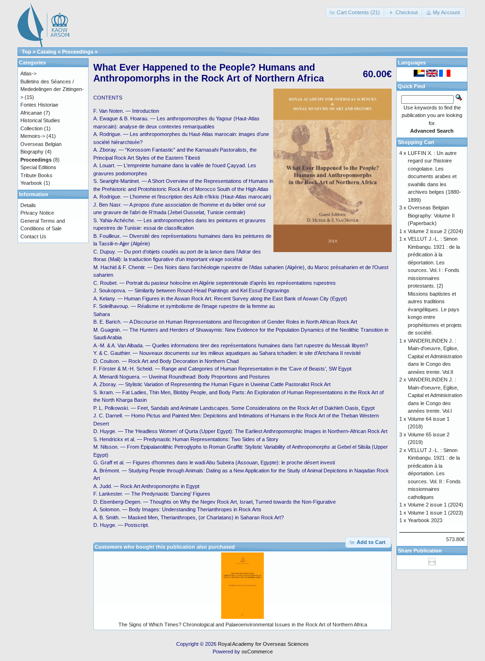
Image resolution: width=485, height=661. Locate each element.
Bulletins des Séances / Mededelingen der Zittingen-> (52, 89)
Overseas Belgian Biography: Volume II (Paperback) (431, 215)
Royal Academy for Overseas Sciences (263, 644)
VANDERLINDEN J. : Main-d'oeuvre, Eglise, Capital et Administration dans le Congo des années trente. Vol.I (435, 395)
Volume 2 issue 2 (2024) (435, 231)
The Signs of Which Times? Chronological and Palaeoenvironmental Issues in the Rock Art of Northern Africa (242, 624)
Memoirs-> (32, 136)
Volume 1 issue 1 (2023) (435, 513)
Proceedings (77, 51)
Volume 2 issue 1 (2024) (435, 504)
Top (26, 51)
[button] (355, 12)
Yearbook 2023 (425, 520)
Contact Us (33, 236)
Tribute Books (36, 175)
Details (28, 205)
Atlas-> (28, 73)
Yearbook (31, 183)
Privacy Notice (37, 213)
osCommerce (257, 651)
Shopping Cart (416, 142)
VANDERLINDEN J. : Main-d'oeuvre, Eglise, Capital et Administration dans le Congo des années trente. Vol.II (435, 356)
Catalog (46, 51)
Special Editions (38, 167)
